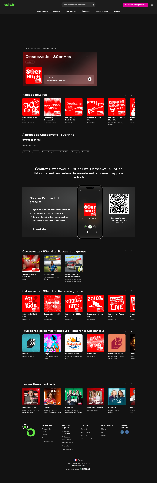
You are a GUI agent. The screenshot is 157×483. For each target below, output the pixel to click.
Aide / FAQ (84, 435)
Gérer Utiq (65, 446)
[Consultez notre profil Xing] (127, 432)
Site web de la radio (29, 145)
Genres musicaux (102, 11)
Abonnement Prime (88, 439)
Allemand (27, 152)
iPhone (103, 429)
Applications (85, 432)
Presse (44, 435)
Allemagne (74, 152)
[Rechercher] (92, 4)
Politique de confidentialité (67, 438)
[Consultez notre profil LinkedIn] (122, 432)
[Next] (132, 93)
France (80, 460)
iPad (102, 432)
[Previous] (125, 93)
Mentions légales (68, 442)
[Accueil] (26, 48)
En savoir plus (39, 229)
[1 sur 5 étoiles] (23, 139)
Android (103, 435)
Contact (84, 429)
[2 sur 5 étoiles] (26, 139)
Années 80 (30, 62)
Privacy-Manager (68, 449)
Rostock (36, 152)
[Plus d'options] (93, 56)
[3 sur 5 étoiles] (29, 139)
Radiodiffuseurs (47, 441)
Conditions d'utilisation (66, 433)
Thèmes (117, 11)
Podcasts (56, 11)
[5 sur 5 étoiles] (34, 139)
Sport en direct (71, 11)
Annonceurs (46, 438)
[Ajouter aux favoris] (87, 56)
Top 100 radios (42, 11)
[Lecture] (89, 79)
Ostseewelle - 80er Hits (56, 80)
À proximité (86, 11)
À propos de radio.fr (46, 430)
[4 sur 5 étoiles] (32, 139)
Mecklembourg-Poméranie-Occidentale (55, 152)
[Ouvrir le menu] (152, 4)
